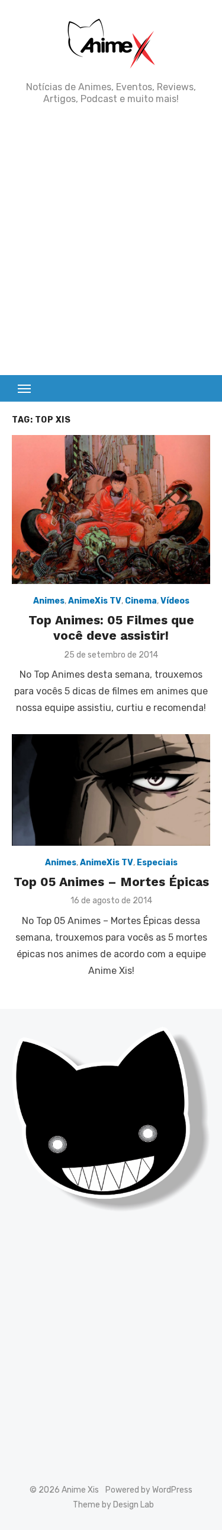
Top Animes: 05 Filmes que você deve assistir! (111, 627)
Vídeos (174, 601)
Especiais (157, 863)
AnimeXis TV (94, 601)
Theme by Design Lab (113, 1505)
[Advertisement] (111, 240)
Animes (49, 601)
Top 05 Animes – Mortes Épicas (111, 881)
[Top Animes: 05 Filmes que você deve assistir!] (111, 509)
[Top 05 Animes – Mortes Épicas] (111, 790)
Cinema (141, 601)
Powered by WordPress (148, 1490)
